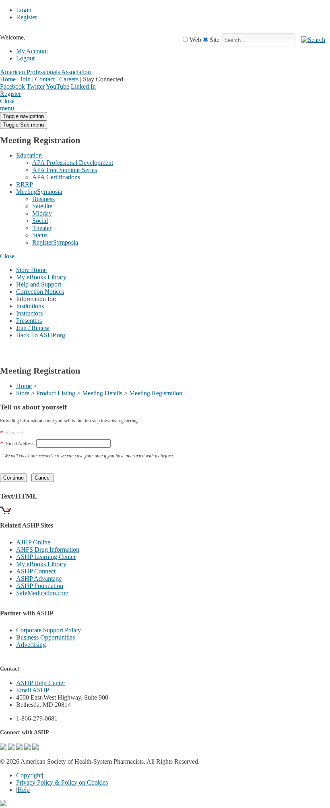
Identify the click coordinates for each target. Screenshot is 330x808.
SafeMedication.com (42, 593)
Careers (68, 79)
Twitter (36, 86)
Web (195, 39)
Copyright (29, 775)
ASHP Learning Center (46, 556)
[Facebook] (11, 747)
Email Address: (20, 444)
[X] (19, 747)
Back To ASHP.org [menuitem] (40, 335)
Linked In (83, 86)
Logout (25, 58)
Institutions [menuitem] (30, 306)
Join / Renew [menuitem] (33, 327)
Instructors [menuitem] (29, 313)
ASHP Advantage (39, 578)
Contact (45, 79)
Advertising (31, 644)
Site (214, 39)
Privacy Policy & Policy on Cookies (62, 782)
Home (8, 79)
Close (7, 256)
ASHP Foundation (39, 585)
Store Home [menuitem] (31, 269)
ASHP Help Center (40, 682)
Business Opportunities (45, 637)
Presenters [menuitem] (29, 320)
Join (25, 79)
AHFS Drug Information (47, 549)
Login (28, 94)
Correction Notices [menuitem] (40, 291)
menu (7, 108)
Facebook (12, 86)
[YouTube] (35, 747)
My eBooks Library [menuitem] (41, 277)
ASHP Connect (36, 571)
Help (23, 789)
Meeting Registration (155, 393)
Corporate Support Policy (48, 630)
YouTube (57, 86)
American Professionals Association (45, 72)
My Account (32, 51)
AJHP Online (33, 542)
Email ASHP (32, 690)
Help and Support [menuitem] (38, 284)
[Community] (3, 747)
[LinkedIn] (27, 747)
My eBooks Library (41, 564)
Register (10, 93)
